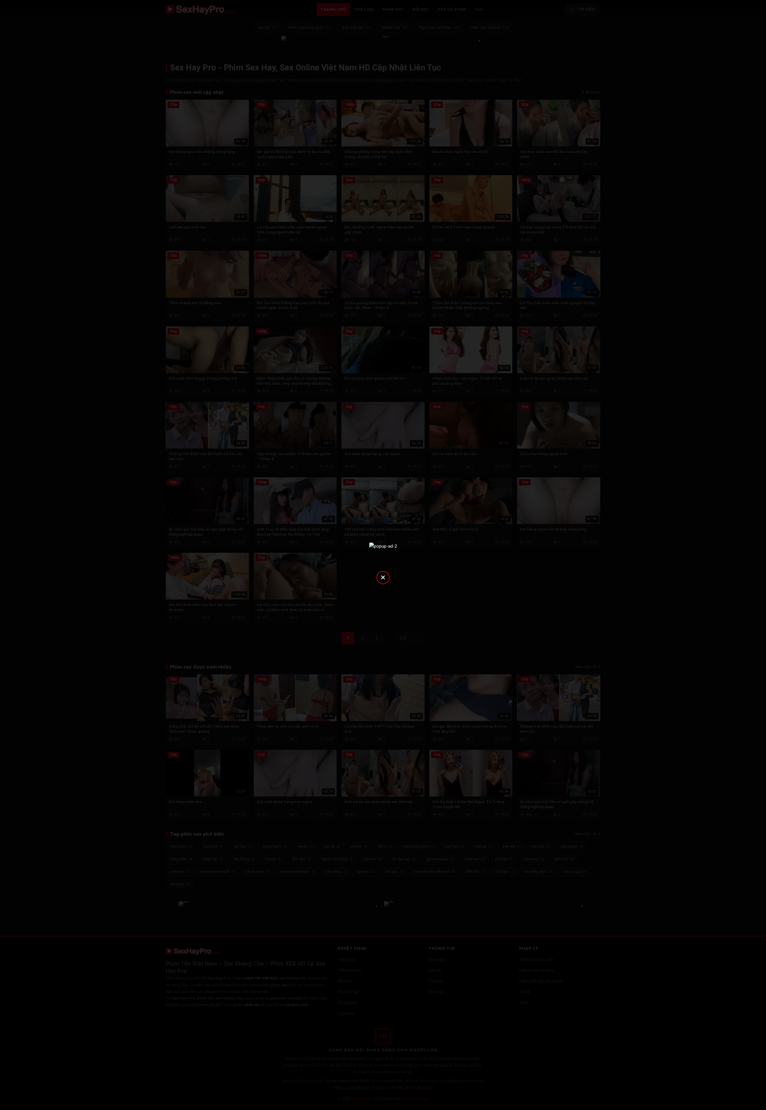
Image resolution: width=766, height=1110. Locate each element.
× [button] (383, 577)
